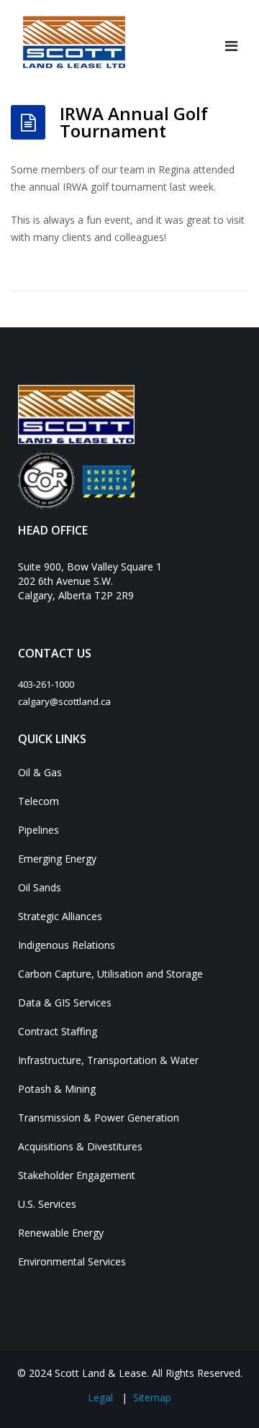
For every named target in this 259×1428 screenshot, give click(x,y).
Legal (100, 1397)
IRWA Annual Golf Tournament (134, 121)
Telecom (38, 801)
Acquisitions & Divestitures (80, 1146)
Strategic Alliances (60, 916)
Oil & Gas (40, 772)
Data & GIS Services (65, 1002)
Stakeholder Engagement (76, 1175)
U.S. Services (47, 1204)
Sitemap (152, 1397)
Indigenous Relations (66, 945)
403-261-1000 (46, 684)
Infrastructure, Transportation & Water (108, 1060)
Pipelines (38, 830)
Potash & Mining (57, 1089)
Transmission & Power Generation (98, 1117)
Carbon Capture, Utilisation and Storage (110, 974)
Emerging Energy (57, 858)
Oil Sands (39, 887)
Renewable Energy (61, 1233)
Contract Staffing (57, 1031)
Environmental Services (72, 1261)
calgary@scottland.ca (64, 701)
